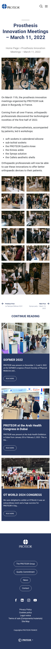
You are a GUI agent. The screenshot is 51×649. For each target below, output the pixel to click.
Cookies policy (25, 612)
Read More (10, 378)
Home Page (12, 48)
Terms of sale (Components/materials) (25, 618)
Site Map (25, 621)
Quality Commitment (25, 572)
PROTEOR (27, 640)
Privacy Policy (25, 609)
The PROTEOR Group (25, 564)
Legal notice (25, 615)
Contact (25, 588)
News (25, 580)
